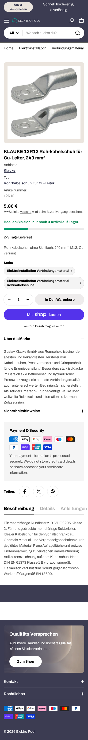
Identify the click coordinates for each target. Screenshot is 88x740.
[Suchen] (77, 33)
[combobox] (44, 33)
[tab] (19, 510)
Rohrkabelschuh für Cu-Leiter (29, 183)
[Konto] (72, 21)
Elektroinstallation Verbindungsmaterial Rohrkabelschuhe (38, 283)
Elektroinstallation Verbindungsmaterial (38, 271)
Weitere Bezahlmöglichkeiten (44, 326)
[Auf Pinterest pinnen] (52, 491)
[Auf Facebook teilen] (24, 491)
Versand (25, 212)
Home (8, 48)
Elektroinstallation (32, 48)
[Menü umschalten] (6, 21)
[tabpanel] (44, 548)
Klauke (9, 170)
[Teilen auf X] (38, 491)
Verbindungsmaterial (68, 48)
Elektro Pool (25, 731)
